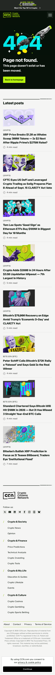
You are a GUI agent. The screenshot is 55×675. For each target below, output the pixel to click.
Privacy (28, 624)
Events (11, 588)
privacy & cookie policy (29, 662)
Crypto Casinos (15, 601)
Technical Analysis (17, 552)
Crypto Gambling (16, 607)
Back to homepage (14, 79)
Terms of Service (43, 624)
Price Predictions (16, 547)
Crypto (7, 130)
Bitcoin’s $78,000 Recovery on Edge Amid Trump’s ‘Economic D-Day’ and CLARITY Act (26, 319)
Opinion (11, 533)
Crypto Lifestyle (15, 582)
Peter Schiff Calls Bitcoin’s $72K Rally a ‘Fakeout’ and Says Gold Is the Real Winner (27, 364)
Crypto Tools (14, 563)
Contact (17, 624)
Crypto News (14, 528)
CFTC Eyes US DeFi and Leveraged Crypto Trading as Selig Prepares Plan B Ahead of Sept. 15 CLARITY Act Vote (27, 183)
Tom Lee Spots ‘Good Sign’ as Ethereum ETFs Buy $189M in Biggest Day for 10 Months (27, 229)
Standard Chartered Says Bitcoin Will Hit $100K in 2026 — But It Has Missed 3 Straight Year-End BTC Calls (27, 410)
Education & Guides (17, 577)
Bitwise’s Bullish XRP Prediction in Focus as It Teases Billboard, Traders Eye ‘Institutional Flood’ (26, 455)
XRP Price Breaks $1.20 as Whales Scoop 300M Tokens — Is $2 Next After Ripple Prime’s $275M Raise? (25, 138)
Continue (27, 669)
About (7, 624)
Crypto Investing (16, 558)
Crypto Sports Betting (18, 612)
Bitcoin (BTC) (10, 356)
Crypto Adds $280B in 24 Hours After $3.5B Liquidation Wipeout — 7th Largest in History (27, 274)
